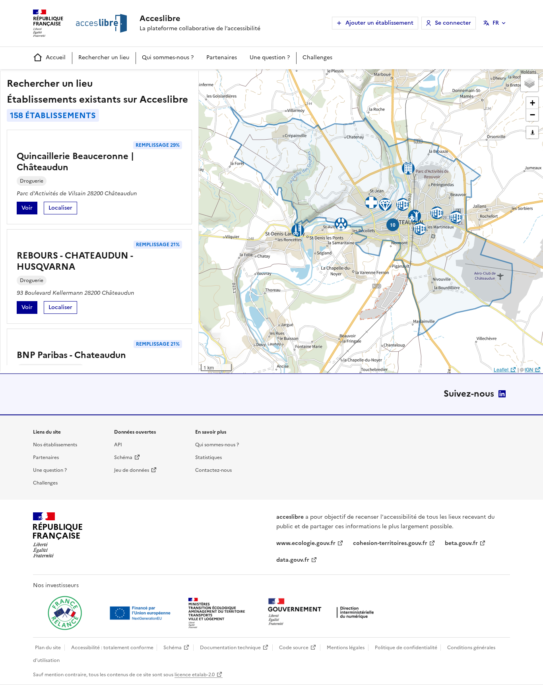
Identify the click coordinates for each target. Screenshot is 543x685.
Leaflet (501, 369)
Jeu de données (131, 470)
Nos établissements (55, 444)
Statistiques (208, 457)
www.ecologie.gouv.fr (305, 543)
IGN (529, 369)
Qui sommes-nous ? (168, 57)
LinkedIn (502, 394)
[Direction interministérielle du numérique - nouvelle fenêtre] (322, 612)
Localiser (62, 209)
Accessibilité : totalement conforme (112, 647)
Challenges (317, 57)
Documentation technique (230, 647)
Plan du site (48, 647)
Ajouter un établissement (379, 23)
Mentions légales (346, 647)
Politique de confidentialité (406, 647)
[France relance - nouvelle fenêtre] (65, 613)
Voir (29, 209)
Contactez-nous (213, 470)
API (118, 444)
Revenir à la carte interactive (261, 79)
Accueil (56, 57)
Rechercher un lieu (103, 57)
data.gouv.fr (292, 560)
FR (496, 23)
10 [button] (393, 224)
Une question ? (270, 57)
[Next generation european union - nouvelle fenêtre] (141, 613)
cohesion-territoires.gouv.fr (390, 543)
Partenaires (221, 57)
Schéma (123, 457)
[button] (529, 82)
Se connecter (453, 23)
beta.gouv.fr (461, 543)
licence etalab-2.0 (195, 674)
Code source (293, 647)
